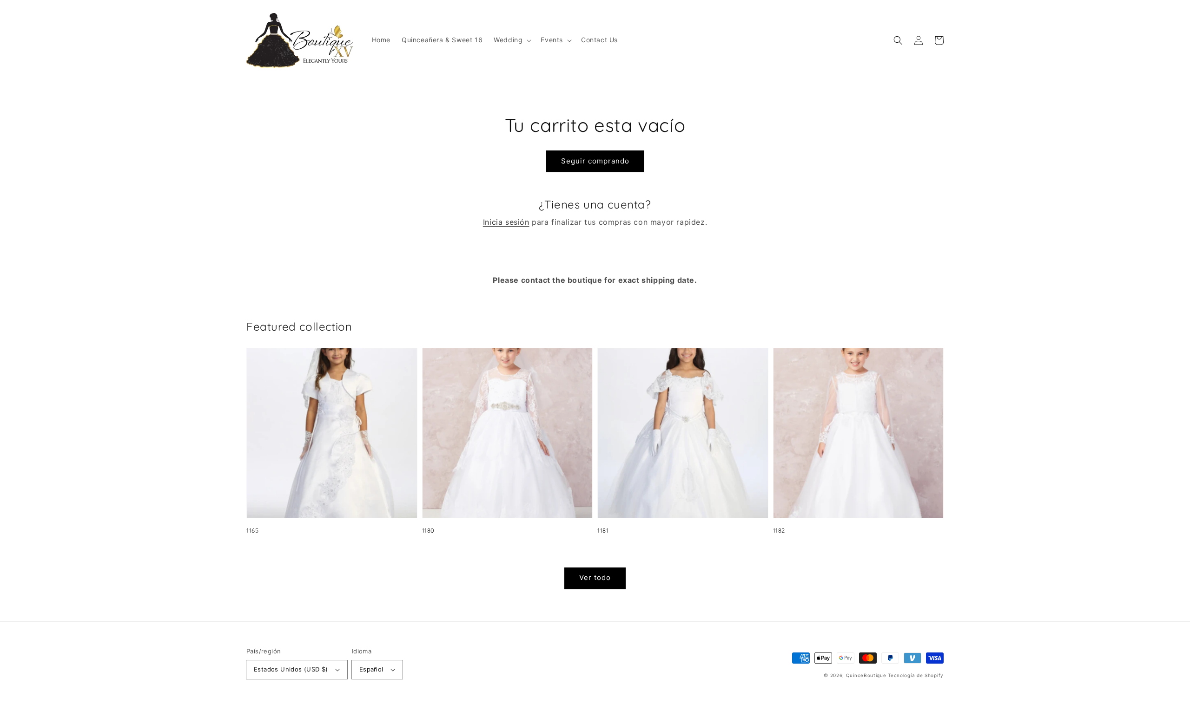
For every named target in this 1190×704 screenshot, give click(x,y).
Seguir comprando (595, 160)
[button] (511, 40)
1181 (602, 530)
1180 (428, 530)
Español (371, 669)
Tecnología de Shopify (916, 675)
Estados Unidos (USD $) (291, 669)
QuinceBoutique (866, 675)
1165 (252, 530)
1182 (779, 530)
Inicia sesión (506, 222)
